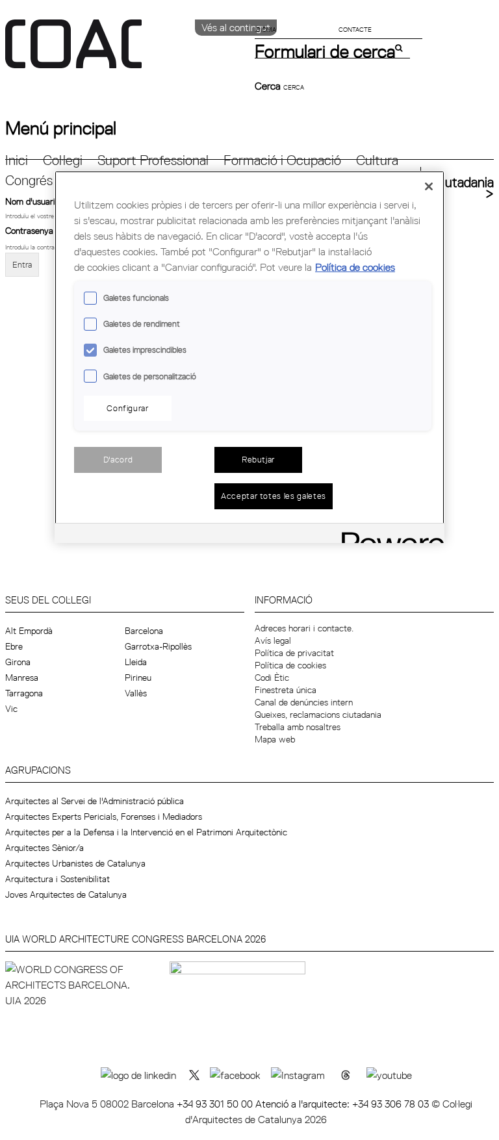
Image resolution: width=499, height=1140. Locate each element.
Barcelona (144, 631)
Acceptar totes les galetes (273, 495)
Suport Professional (153, 160)
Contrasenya (33, 230)
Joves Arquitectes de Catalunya (66, 894)
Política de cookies (290, 665)
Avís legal (273, 640)
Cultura (377, 160)
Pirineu (138, 677)
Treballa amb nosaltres (297, 727)
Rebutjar (258, 459)
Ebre (14, 646)
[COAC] (127, 51)
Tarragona (24, 693)
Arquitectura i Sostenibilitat (57, 879)
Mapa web (275, 739)
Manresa (21, 677)
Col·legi (63, 160)
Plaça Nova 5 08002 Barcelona (108, 1103)
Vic (11, 709)
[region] (249, 356)
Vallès (136, 693)
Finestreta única (285, 690)
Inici (16, 160)
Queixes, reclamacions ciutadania (318, 714)
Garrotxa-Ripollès (158, 646)
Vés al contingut (235, 27)
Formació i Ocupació (282, 160)
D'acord (118, 459)
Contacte (355, 29)
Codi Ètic (272, 677)
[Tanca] (429, 186)
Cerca (269, 86)
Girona (18, 662)
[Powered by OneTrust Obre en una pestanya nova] (388, 535)
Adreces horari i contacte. (304, 628)
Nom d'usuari (34, 201)
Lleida (136, 662)
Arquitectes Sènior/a (44, 848)
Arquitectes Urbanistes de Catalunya (75, 863)
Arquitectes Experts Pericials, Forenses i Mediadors (103, 816)
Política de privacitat (294, 653)
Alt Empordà (29, 631)
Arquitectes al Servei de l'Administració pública (94, 801)
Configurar (128, 408)
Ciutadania (463, 182)
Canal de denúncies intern (304, 702)
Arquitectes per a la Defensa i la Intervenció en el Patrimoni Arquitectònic (146, 832)
